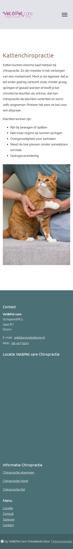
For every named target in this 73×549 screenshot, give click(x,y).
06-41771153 (20, 343)
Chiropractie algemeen (18, 472)
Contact (8, 525)
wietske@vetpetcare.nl (29, 337)
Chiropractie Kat (14, 489)
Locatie (8, 508)
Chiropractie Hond (15, 481)
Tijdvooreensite (61, 541)
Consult (8, 514)
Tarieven (8, 519)
